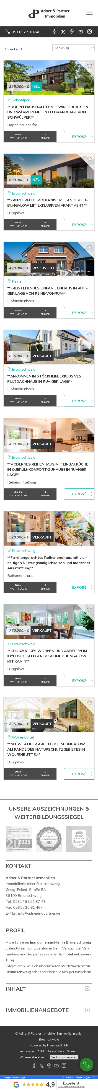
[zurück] (11, 839)
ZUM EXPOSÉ (79, 136)
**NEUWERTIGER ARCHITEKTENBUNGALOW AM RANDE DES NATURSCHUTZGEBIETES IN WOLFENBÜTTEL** (46, 749)
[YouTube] (81, 32)
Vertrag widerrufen (64, 1057)
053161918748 (86, 1065)
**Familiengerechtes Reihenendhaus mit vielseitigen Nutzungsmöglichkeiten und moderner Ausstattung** (48, 562)
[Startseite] (49, 13)
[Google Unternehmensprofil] (72, 32)
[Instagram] (90, 32)
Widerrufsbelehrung (33, 1057)
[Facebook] (54, 32)
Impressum (27, 1051)
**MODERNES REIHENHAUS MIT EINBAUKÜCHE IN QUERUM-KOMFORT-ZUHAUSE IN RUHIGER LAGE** (47, 469)
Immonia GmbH (57, 1045)
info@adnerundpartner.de (39, 913)
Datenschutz (55, 1051)
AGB (40, 1051)
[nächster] (87, 839)
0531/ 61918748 (26, 32)
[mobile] (89, 13)
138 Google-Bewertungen (71, 1086)
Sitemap (72, 1051)
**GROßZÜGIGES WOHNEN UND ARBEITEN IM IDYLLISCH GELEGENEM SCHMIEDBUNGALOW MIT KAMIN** (47, 655)
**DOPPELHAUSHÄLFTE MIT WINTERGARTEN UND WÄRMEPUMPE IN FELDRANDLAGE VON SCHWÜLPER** (47, 112)
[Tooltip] (92, 1077)
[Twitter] (63, 32)
